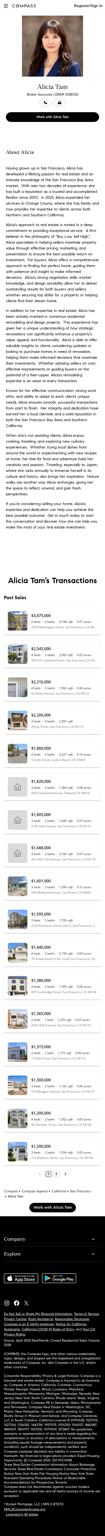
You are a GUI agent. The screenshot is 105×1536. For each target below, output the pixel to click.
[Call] (45, 102)
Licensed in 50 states (22, 1514)
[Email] (59, 102)
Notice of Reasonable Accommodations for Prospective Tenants (45, 1480)
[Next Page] (65, 1174)
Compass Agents (35, 1191)
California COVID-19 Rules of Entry (48, 1329)
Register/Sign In (88, 5)
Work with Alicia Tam (52, 117)
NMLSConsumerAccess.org (24, 1509)
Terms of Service (86, 1314)
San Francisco (80, 1191)
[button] (6, 5)
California (59, 1191)
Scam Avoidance (40, 1319)
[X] (28, 1301)
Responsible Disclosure (72, 1319)
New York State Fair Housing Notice (42, 1474)
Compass (11, 1191)
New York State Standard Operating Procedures (49, 1476)
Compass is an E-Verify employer (29, 1324)
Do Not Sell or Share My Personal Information (38, 1314)
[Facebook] (18, 1301)
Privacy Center (15, 1319)
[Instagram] (9, 1301)
